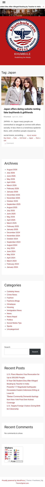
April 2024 (11, 258)
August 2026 (12, 170)
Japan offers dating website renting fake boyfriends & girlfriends (22, 110)
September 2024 (13, 242)
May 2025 (11, 217)
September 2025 (13, 204)
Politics (10, 320)
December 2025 (13, 195)
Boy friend (7, 138)
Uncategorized (13, 329)
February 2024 (13, 264)
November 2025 (13, 198)
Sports (9, 326)
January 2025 (12, 229)
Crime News (12, 295)
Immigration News (14, 310)
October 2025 (12, 201)
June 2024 (11, 251)
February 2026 (13, 188)
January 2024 (12, 267)
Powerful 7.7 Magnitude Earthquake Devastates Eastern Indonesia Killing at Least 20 (23, 390)
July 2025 (11, 211)
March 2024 (11, 261)
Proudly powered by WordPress (13, 480)
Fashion (10, 298)
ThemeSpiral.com (22, 483)
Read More (31, 135)
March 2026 (11, 185)
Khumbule (7, 117)
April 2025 (11, 220)
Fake (15, 138)
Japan (31, 138)
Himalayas (11, 304)
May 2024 (11, 254)
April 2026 (11, 182)
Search (7, 347)
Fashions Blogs (13, 301)
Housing (10, 307)
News (9, 313)
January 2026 (12, 192)
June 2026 (11, 176)
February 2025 (13, 226)
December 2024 (13, 232)
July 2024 (11, 248)
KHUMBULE (22, 54)
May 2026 (11, 179)
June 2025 (11, 214)
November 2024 (13, 236)
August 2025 (12, 207)
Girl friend (23, 138)
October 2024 (12, 239)
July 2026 (11, 173)
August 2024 (12, 245)
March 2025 (11, 223)
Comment (10, 143)
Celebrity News (13, 291)
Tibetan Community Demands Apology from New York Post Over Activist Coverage (22, 399)
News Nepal (12, 317)
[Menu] (3, 2)
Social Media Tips (14, 323)
